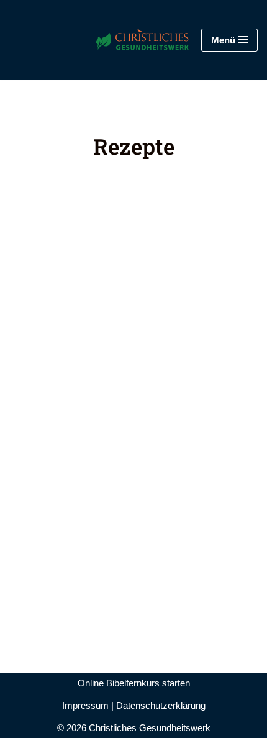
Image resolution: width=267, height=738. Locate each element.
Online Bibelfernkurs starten (134, 683)
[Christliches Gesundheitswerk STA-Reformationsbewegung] (127, 40)
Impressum (85, 705)
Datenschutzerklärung (161, 705)
